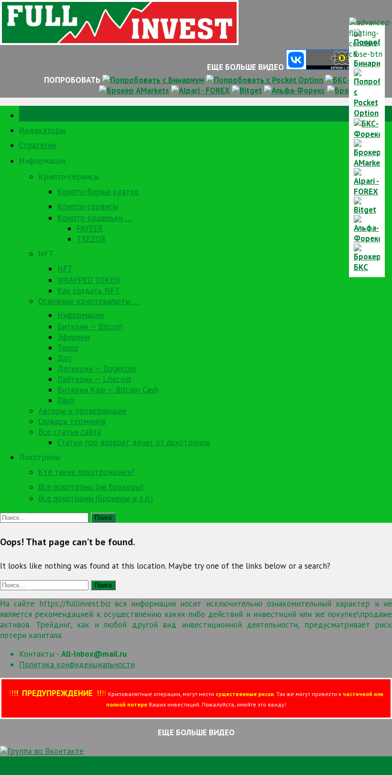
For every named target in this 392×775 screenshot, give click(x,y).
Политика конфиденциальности (77, 664)
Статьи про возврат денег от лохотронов (133, 442)
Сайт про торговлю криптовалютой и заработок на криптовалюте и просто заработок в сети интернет (190, 769)
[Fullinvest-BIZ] (119, 42)
